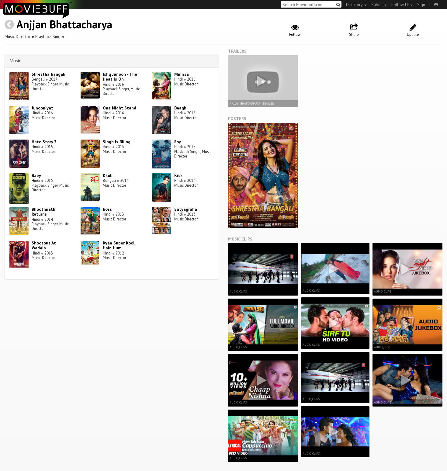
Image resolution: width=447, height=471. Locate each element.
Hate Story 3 (44, 141)
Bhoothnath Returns (43, 211)
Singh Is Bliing (116, 141)
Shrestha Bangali (48, 74)
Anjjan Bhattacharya (64, 24)
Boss (107, 209)
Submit (377, 4)
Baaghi (181, 108)
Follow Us (400, 4)
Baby (36, 175)
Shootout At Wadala (44, 245)
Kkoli (108, 175)
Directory (355, 4)
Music (15, 60)
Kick (178, 175)
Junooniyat (42, 108)
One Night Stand (119, 108)
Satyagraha (185, 209)
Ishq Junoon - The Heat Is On (120, 76)
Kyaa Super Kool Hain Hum (118, 245)
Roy (177, 141)
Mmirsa (181, 74)
